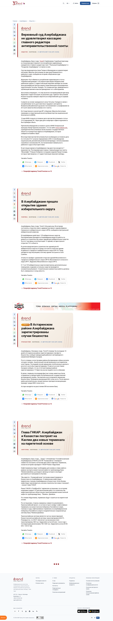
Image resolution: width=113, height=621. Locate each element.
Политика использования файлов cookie (92, 593)
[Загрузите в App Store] (82, 611)
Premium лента (40, 583)
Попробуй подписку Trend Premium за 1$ (37, 171)
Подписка (72, 580)
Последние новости (41, 580)
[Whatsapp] (14, 611)
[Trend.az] (19, 3)
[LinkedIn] (33, 611)
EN (91, 617)
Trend (42, 61)
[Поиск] (63, 3)
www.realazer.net (62, 128)
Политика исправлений (58, 592)
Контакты (55, 585)
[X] (22, 611)
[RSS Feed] (36, 611)
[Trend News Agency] (18, 579)
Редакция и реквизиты (58, 583)
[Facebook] (18, 611)
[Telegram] (29, 611)
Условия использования (92, 580)
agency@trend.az (17, 600)
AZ (95, 617)
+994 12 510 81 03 (17, 598)
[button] (14, 24)
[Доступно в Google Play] (94, 611)
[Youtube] (25, 611)
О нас (53, 580)
